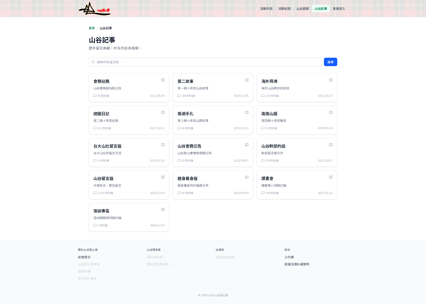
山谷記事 (321, 8)
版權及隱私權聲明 (296, 264)
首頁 (92, 28)
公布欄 (289, 257)
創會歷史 (84, 257)
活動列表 (266, 8)
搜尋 (330, 62)
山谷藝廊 (302, 8)
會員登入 (339, 8)
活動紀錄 (284, 8)
